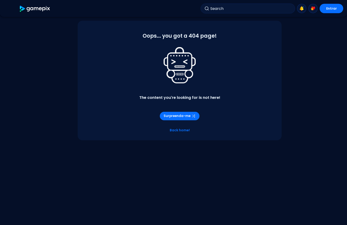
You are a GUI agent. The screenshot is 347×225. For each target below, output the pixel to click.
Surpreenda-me (177, 116)
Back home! (180, 130)
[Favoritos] (313, 8)
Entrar (331, 8)
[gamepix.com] (35, 8)
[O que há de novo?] (301, 8)
